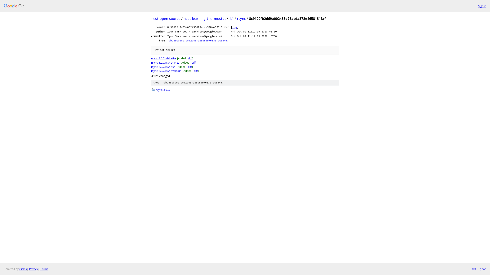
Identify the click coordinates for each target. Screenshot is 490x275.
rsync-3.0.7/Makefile (163, 58)
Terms (44, 269)
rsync (241, 18)
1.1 (231, 18)
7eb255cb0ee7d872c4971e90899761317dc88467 (198, 40)
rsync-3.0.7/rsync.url (163, 67)
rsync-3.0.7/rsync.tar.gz (165, 62)
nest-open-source (165, 18)
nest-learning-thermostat (205, 18)
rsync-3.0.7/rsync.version (166, 71)
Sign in (482, 6)
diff (190, 58)
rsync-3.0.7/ (163, 89)
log (234, 27)
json (483, 269)
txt (474, 269)
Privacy (33, 269)
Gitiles (23, 269)
